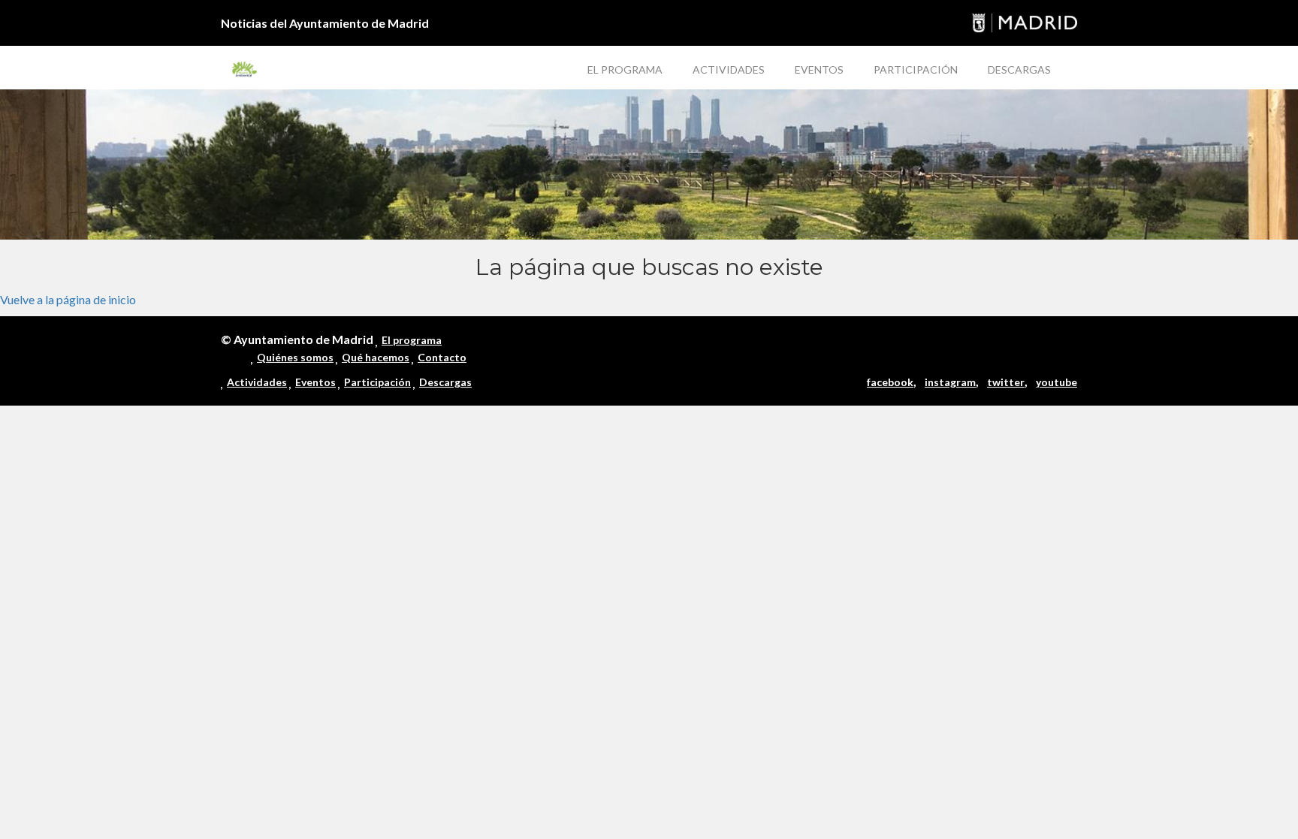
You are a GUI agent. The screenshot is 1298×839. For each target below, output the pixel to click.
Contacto (442, 357)
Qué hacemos (375, 357)
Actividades (729, 69)
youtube (1056, 382)
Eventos (819, 69)
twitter (1006, 382)
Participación (916, 69)
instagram (950, 382)
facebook (890, 382)
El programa (625, 69)
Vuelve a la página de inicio (68, 299)
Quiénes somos (295, 357)
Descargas (1019, 69)
